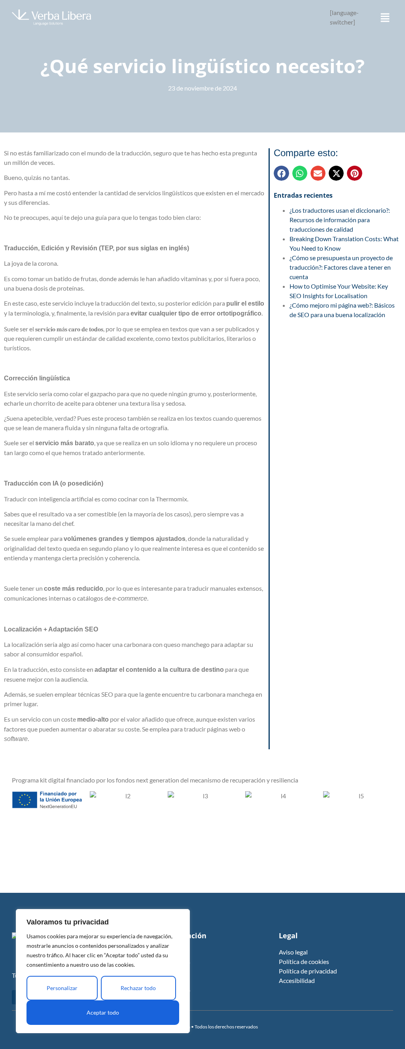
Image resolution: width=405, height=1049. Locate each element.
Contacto (177, 990)
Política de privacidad (308, 971)
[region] (103, 971)
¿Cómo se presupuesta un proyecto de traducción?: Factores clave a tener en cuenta (341, 267)
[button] (385, 18)
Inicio (172, 952)
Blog (171, 980)
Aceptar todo (103, 1012)
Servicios (177, 971)
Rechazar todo (138, 988)
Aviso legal (293, 952)
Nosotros (177, 961)
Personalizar (62, 988)
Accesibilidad (297, 980)
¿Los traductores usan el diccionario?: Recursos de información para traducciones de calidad (340, 219)
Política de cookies (304, 961)
